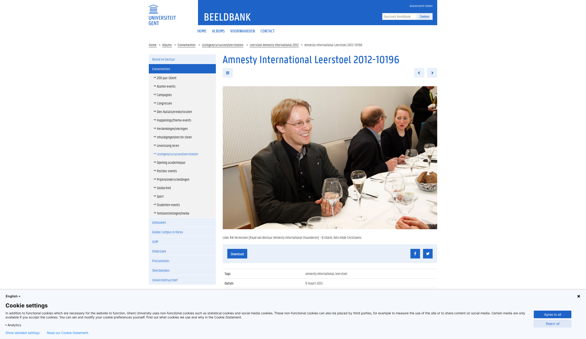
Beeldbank (227, 16)
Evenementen (186, 44)
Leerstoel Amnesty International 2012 (274, 44)
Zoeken (424, 16)
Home (153, 44)
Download (237, 253)
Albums (167, 44)
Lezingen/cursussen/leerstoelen (222, 44)
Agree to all (552, 314)
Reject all (552, 324)
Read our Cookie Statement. (68, 333)
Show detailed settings (22, 333)
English (12, 296)
